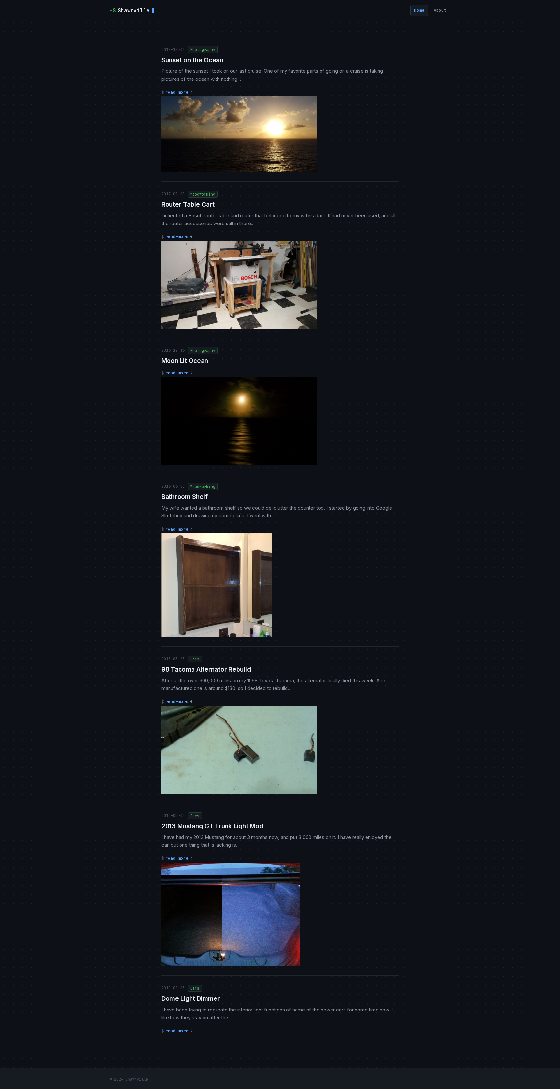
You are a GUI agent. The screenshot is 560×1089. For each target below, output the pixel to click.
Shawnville (130, 10)
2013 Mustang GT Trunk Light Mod (212, 826)
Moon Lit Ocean (184, 361)
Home (419, 10)
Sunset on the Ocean (192, 60)
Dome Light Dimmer (190, 998)
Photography (202, 49)
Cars (194, 659)
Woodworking (202, 194)
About (440, 10)
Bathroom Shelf (184, 497)
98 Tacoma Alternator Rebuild (206, 669)
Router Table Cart (188, 204)
